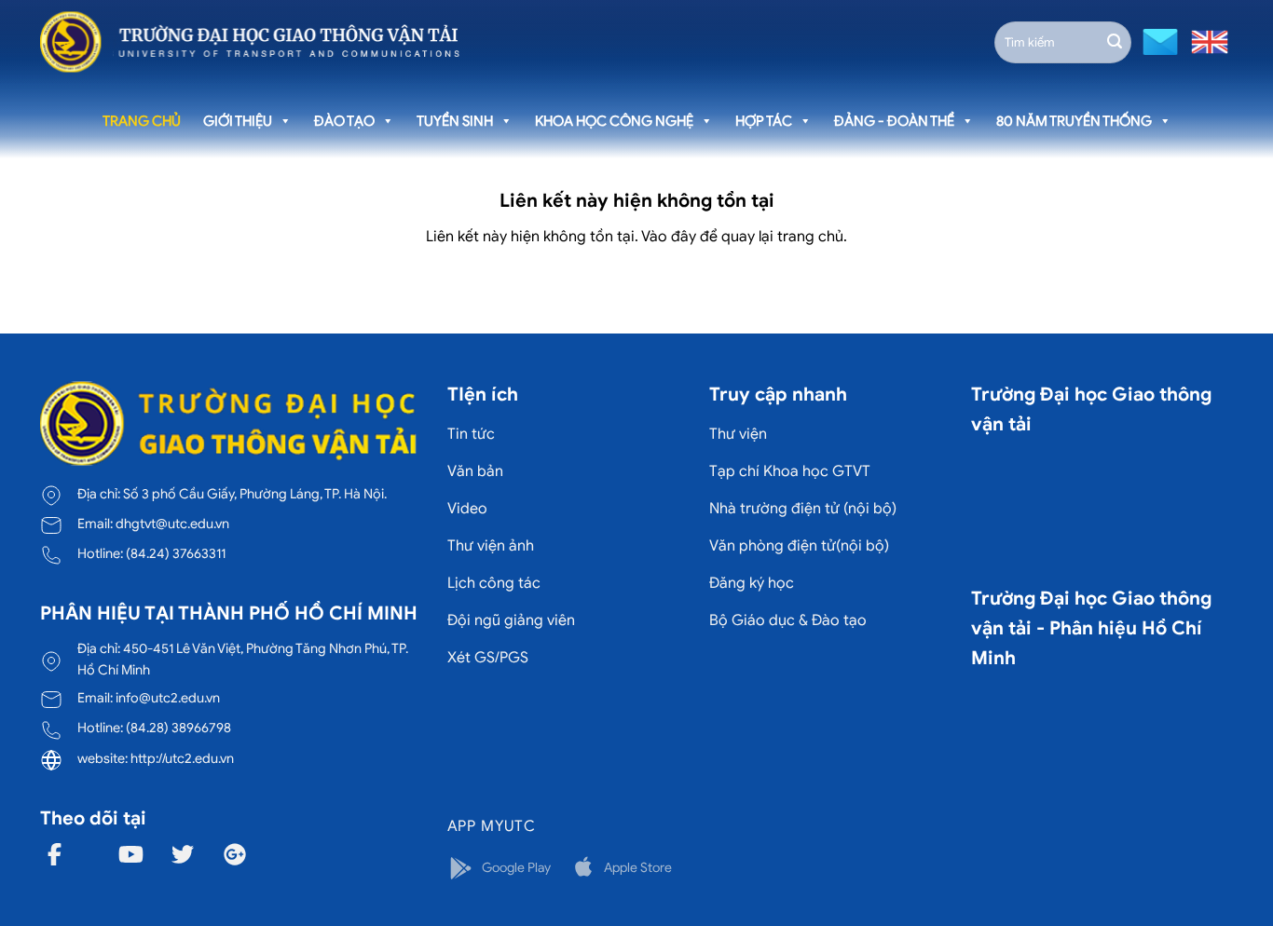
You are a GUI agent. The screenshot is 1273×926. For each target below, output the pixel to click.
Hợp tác (763, 121)
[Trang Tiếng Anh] (1206, 40)
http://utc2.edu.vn (182, 758)
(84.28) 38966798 (178, 727)
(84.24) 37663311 (176, 553)
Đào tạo (344, 121)
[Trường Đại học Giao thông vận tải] (249, 41)
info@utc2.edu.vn (168, 697)
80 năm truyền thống (1074, 121)
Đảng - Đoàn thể (894, 121)
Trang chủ (142, 121)
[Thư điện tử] (1158, 40)
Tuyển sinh (455, 121)
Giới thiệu (237, 121)
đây (683, 236)
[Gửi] (1114, 42)
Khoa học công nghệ (614, 121)
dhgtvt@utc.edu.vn (172, 523)
